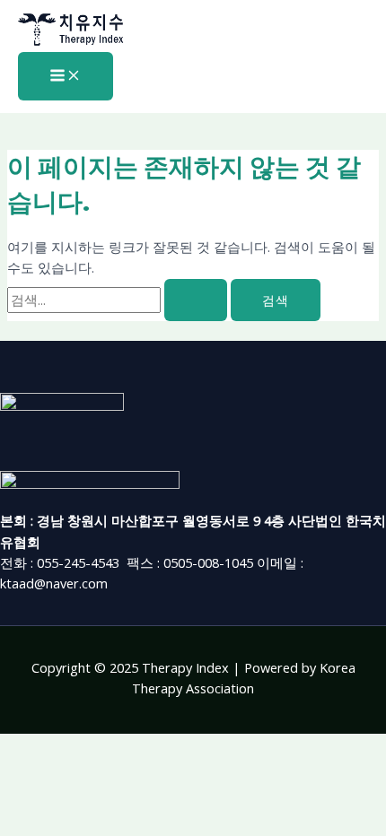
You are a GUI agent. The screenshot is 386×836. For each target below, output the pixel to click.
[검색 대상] (119, 300)
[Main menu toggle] (65, 76)
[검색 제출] (195, 300)
